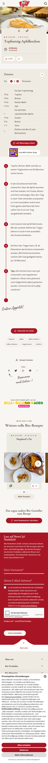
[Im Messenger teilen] (30, 370)
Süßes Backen (33, 339)
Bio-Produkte (11, 666)
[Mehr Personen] (17, 81)
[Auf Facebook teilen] (10, 370)
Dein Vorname (14, 570)
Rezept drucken (26, 360)
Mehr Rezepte (24, 497)
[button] (38, 463)
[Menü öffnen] (3, 4)
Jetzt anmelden (15, 633)
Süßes (21, 339)
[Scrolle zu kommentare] (19, 59)
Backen (12, 339)
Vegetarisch (27, 344)
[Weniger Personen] (11, 81)
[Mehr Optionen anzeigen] (37, 370)
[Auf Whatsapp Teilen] (23, 370)
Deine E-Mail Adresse (18, 580)
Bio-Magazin (11, 673)
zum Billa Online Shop (28, 152)
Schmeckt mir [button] (27, 331)
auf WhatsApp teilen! (25, 143)
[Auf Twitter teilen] (16, 370)
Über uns (9, 659)
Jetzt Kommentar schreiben (26, 520)
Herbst (39, 344)
